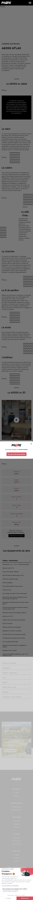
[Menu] (30, 3)
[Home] (6, 3)
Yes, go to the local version (16, 454)
